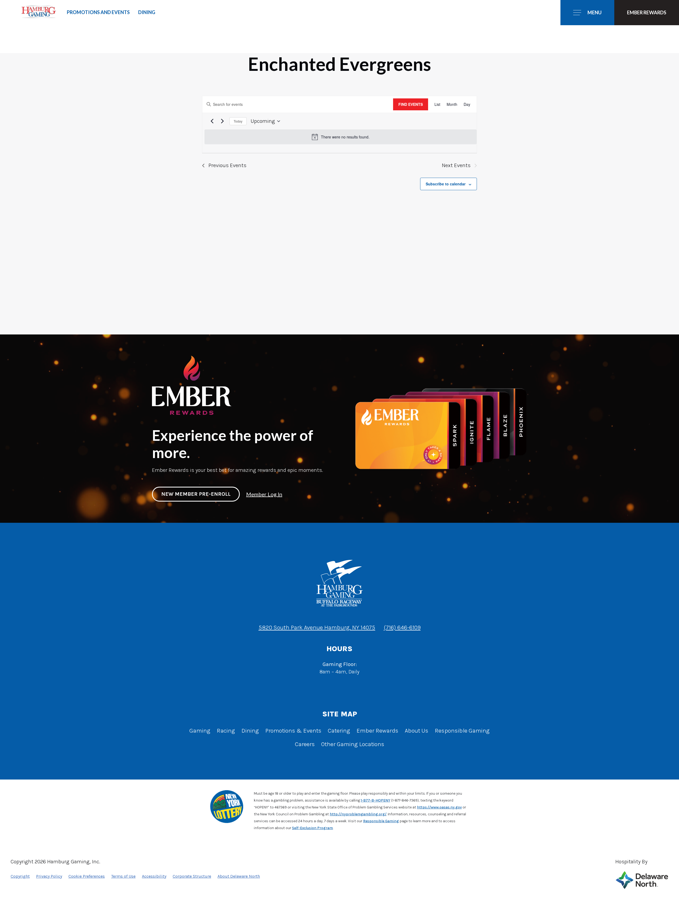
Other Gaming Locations (352, 744)
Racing (226, 730)
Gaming (199, 730)
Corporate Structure (192, 876)
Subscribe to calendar (445, 183)
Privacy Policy (49, 876)
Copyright (20, 876)
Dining (146, 12)
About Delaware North (238, 876)
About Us (416, 730)
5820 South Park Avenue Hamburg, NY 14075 (317, 627)
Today (238, 121)
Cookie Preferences (86, 876)
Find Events (410, 104)
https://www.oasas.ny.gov (439, 807)
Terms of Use (123, 876)
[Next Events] (222, 121)
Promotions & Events (293, 730)
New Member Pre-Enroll (195, 494)
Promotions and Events (98, 12)
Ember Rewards (377, 730)
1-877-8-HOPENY (375, 800)
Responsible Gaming (462, 730)
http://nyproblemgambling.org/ (358, 814)
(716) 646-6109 (402, 627)
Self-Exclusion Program (312, 828)
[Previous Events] (212, 121)
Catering (339, 730)
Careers (305, 744)
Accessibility (154, 876)
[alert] (340, 136)
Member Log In (264, 494)
